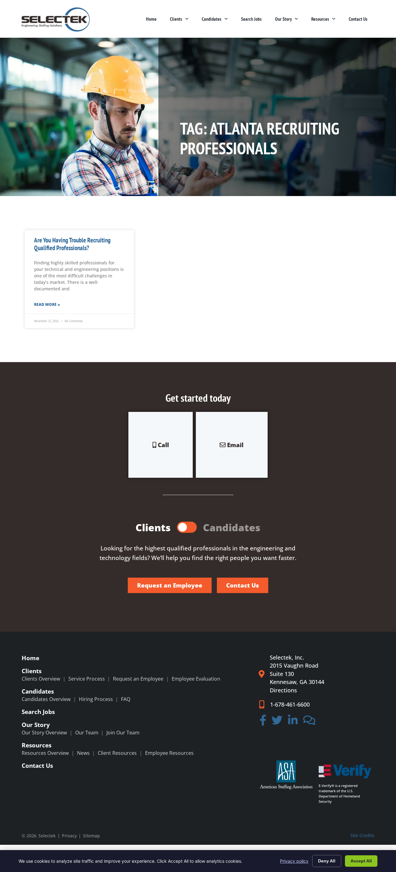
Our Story (283, 19)
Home (151, 19)
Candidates (212, 19)
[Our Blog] (309, 722)
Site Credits (362, 835)
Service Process (86, 678)
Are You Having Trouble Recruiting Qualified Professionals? (72, 244)
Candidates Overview (46, 699)
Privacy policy (294, 861)
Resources (320, 19)
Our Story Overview (44, 732)
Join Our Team (123, 732)
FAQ (125, 699)
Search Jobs (251, 19)
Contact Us (358, 19)
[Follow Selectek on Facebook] (263, 722)
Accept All (361, 860)
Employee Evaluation (196, 678)
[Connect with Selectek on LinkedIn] (292, 722)
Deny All (326, 860)
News (83, 753)
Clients (176, 19)
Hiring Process (96, 699)
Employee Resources (169, 753)
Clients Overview (41, 678)
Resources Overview (45, 753)
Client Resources (117, 753)
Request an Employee (138, 678)
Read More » (47, 304)
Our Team (86, 732)
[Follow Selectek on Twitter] (277, 722)
